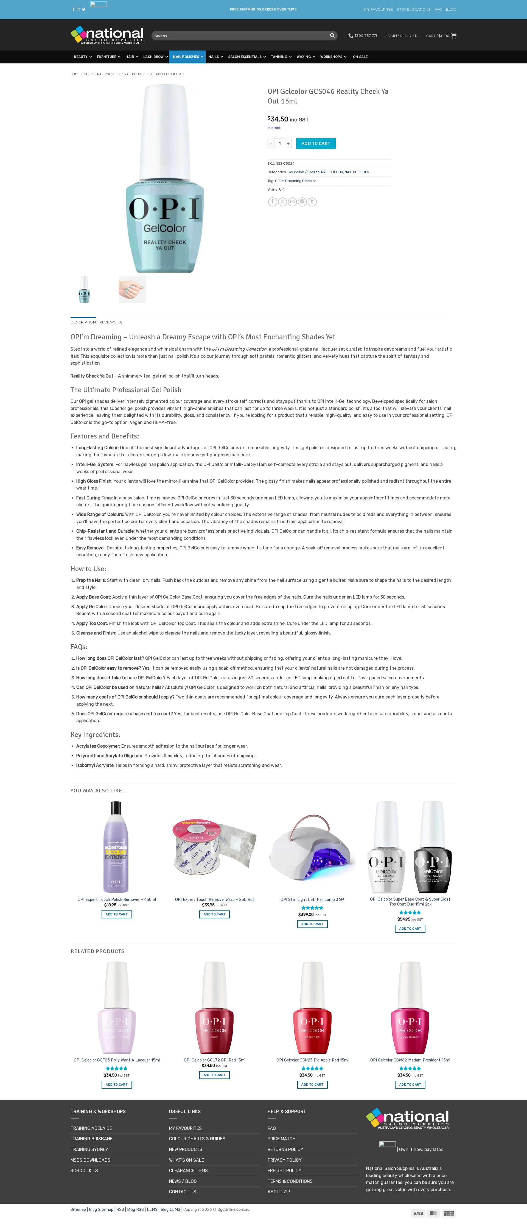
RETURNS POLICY (285, 1149)
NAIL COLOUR (134, 74)
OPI (282, 189)
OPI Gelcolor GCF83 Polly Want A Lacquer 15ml (117, 1060)
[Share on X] (282, 201)
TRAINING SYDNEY (89, 1149)
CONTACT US (182, 1191)
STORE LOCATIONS (414, 9)
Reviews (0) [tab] (111, 322)
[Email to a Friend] (292, 201)
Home (75, 74)
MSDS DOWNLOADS (90, 1160)
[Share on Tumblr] (312, 201)
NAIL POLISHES (108, 74)
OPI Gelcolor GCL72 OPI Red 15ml (214, 1060)
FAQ (438, 9)
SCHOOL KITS (84, 1170)
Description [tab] (83, 322)
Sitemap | (80, 1209)
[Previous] (71, 1030)
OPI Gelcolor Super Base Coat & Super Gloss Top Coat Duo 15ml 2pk (410, 902)
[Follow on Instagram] (78, 10)
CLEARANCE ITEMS (188, 1170)
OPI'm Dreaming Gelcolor (295, 181)
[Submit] (332, 35)
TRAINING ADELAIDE (91, 1128)
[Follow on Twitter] (83, 10)
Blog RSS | (137, 1209)
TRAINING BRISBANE (92, 1138)
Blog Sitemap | (102, 1209)
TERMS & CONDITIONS (290, 1181)
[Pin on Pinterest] (302, 201)
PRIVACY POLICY (285, 1160)
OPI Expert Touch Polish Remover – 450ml (117, 899)
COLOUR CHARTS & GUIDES (197, 1138)
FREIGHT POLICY (284, 1170)
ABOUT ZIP (279, 1191)
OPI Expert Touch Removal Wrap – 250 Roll (214, 899)
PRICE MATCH (282, 1138)
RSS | (121, 1209)
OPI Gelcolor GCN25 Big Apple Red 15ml (312, 1060)
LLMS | (154, 1209)
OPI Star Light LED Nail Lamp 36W (312, 899)
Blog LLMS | (172, 1209)
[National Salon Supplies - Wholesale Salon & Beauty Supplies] (107, 35)
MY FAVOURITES (378, 9)
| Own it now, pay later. (419, 1149)
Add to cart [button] (117, 914)
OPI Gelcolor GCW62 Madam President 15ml (410, 1060)
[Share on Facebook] (272, 201)
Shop (88, 74)
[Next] (456, 1030)
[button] (441, 36)
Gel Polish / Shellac (167, 74)
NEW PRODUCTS (185, 1149)
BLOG (451, 9)
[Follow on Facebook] (73, 10)
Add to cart (316, 143)
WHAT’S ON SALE (186, 1160)
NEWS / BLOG (183, 1181)
